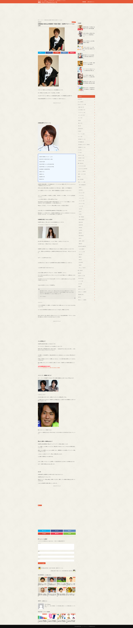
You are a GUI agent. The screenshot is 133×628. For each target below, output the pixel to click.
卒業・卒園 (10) (81, 216)
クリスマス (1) (81, 195)
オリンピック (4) (81, 192)
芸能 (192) (79, 273)
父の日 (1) (80, 230)
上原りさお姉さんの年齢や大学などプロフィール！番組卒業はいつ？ (89, 35)
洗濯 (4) (80, 265)
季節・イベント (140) (81, 182)
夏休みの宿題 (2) (81, 219)
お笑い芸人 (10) (80, 278)
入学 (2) (80, 214)
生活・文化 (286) (80, 179)
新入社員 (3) (81, 262)
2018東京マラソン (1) (81, 147)
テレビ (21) (79, 149)
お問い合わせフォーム (90, 1)
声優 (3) (79, 286)
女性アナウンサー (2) (81, 289)
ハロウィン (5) (81, 198)
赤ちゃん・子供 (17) (82, 267)
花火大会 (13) (80, 128)
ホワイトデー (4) (81, 203)
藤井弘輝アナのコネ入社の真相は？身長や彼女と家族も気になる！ (88, 56)
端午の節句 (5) (81, 235)
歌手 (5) (79, 297)
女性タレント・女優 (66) (82, 291)
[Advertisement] (66, 11)
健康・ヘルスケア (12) (81, 174)
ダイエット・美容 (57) (81, 171)
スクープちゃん (48, 604)
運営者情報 (84, 1)
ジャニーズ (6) (80, 281)
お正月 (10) (80, 190)
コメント (39, 543)
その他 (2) (79, 131)
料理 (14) (80, 259)
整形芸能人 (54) (80, 294)
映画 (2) (79, 176)
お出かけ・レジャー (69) (82, 104)
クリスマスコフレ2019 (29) (82, 168)
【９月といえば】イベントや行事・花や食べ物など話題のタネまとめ (89, 49)
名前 (39, 551)
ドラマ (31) (79, 152)
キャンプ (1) (80, 117)
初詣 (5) (79, 120)
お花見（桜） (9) (81, 107)
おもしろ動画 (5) (80, 101)
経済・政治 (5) (80, 270)
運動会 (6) (80, 243)
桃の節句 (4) (81, 224)
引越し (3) (80, 254)
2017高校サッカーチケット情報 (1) (84, 144)
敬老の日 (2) (81, 222)
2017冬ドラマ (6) (81, 155)
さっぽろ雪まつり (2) (81, 109)
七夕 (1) (80, 211)
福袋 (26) (80, 232)
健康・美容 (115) (80, 163)
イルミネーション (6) (81, 112)
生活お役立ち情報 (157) (82, 246)
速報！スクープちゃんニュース (47, 2)
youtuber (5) (80, 99)
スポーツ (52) (80, 136)
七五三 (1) (80, 208)
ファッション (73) (82, 251)
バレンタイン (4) (81, 200)
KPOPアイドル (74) (81, 275)
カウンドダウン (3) (81, 115)
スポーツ (40, 505)
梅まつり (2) (80, 123)
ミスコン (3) (81, 206)
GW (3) (80, 187)
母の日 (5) (80, 227)
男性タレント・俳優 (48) (82, 299)
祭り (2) (79, 125)
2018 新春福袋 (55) (82, 184)
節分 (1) (80, 238)
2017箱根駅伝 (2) (81, 141)
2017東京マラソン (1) (81, 139)
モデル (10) (80, 283)
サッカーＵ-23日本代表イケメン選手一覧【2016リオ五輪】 (49, 367)
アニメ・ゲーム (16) (81, 133)
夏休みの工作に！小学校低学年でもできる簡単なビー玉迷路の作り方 (89, 89)
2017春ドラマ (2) (81, 160)
